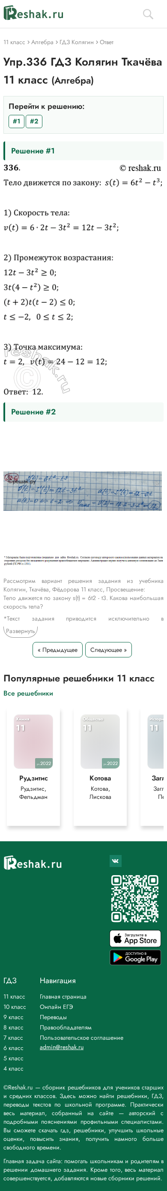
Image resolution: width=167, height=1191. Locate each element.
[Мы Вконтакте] (116, 861)
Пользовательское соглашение (81, 1037)
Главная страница (63, 996)
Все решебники (28, 692)
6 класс (13, 1048)
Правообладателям (66, 1027)
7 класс (13, 1037)
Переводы (53, 1017)
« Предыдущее (58, 649)
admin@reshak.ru (62, 1047)
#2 (34, 121)
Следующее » (108, 649)
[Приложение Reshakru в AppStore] (135, 945)
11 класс (14, 996)
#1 (16, 121)
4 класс (13, 1068)
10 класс (14, 1006)
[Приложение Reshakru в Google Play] (135, 963)
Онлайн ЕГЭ (56, 1006)
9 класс (13, 1017)
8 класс (13, 1027)
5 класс (13, 1058)
